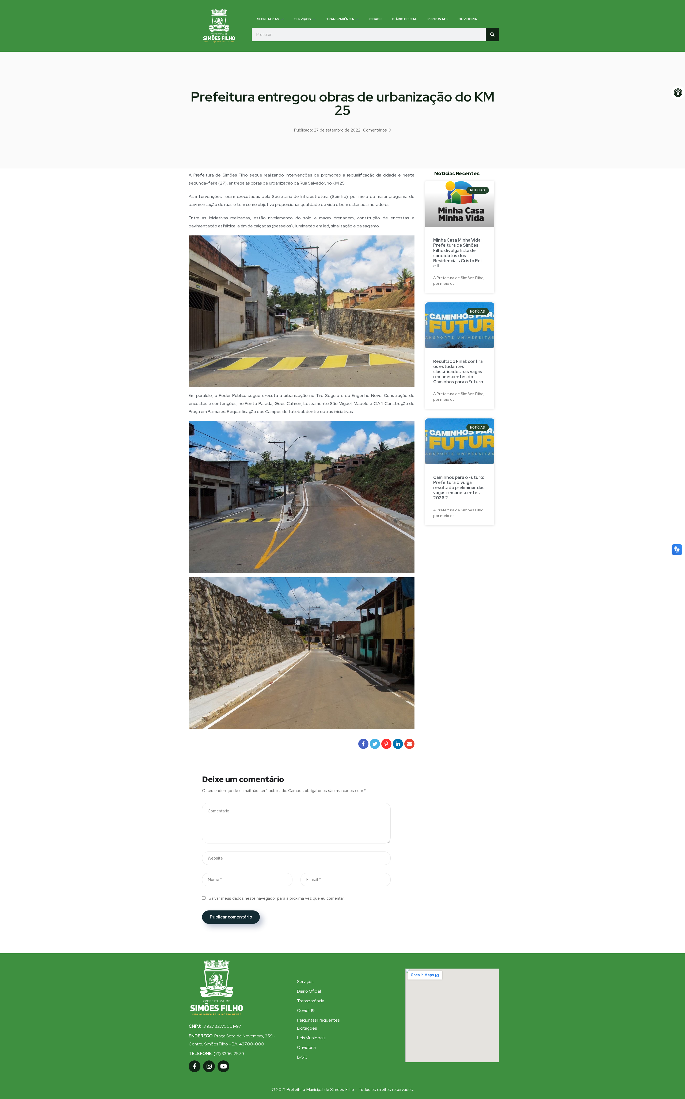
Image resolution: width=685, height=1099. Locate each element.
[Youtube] (223, 1066)
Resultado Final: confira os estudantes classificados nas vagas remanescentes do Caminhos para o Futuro (458, 372)
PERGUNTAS (438, 19)
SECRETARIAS (268, 19)
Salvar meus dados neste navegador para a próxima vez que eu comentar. (277, 898)
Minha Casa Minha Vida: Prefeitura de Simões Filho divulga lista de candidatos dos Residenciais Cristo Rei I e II (458, 253)
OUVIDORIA (467, 19)
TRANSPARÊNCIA (340, 19)
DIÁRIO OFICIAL (404, 19)
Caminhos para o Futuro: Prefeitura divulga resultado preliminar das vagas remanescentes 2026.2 (459, 488)
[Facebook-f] (194, 1066)
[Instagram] (209, 1066)
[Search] (492, 34)
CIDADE (375, 19)
